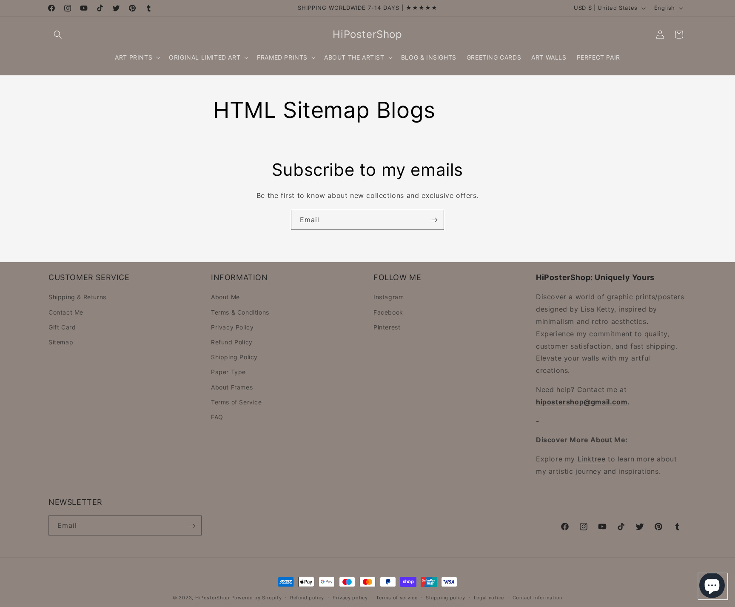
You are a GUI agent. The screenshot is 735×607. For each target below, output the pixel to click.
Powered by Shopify (256, 598)
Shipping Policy (234, 357)
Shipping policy (445, 597)
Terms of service (396, 597)
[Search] (57, 34)
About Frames (232, 387)
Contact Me (65, 312)
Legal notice (489, 597)
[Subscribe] (434, 220)
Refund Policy (232, 342)
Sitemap (60, 342)
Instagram (388, 297)
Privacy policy (350, 597)
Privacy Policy (232, 327)
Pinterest (386, 327)
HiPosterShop (212, 598)
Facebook (388, 312)
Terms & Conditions (240, 312)
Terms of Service (236, 402)
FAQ (217, 417)
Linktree (592, 459)
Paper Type (228, 372)
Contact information (537, 597)
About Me (225, 297)
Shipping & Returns (77, 297)
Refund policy (307, 597)
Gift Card (62, 327)
